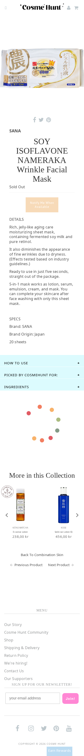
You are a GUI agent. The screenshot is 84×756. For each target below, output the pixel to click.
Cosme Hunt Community (26, 632)
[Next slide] (77, 515)
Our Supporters (18, 678)
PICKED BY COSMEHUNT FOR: (31, 375)
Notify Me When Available (42, 205)
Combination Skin (48, 554)
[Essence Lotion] (20, 504)
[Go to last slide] (7, 515)
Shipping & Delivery (21, 647)
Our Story (13, 624)
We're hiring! (15, 663)
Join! (70, 698)
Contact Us (14, 670)
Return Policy (16, 655)
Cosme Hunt (56, 743)
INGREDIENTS (16, 386)
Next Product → (61, 564)
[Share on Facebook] (34, 120)
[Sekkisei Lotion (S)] (63, 504)
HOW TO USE (16, 363)
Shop (9, 640)
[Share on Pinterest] (48, 120)
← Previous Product (26, 564)
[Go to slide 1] (42, 107)
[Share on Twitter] (41, 120)
